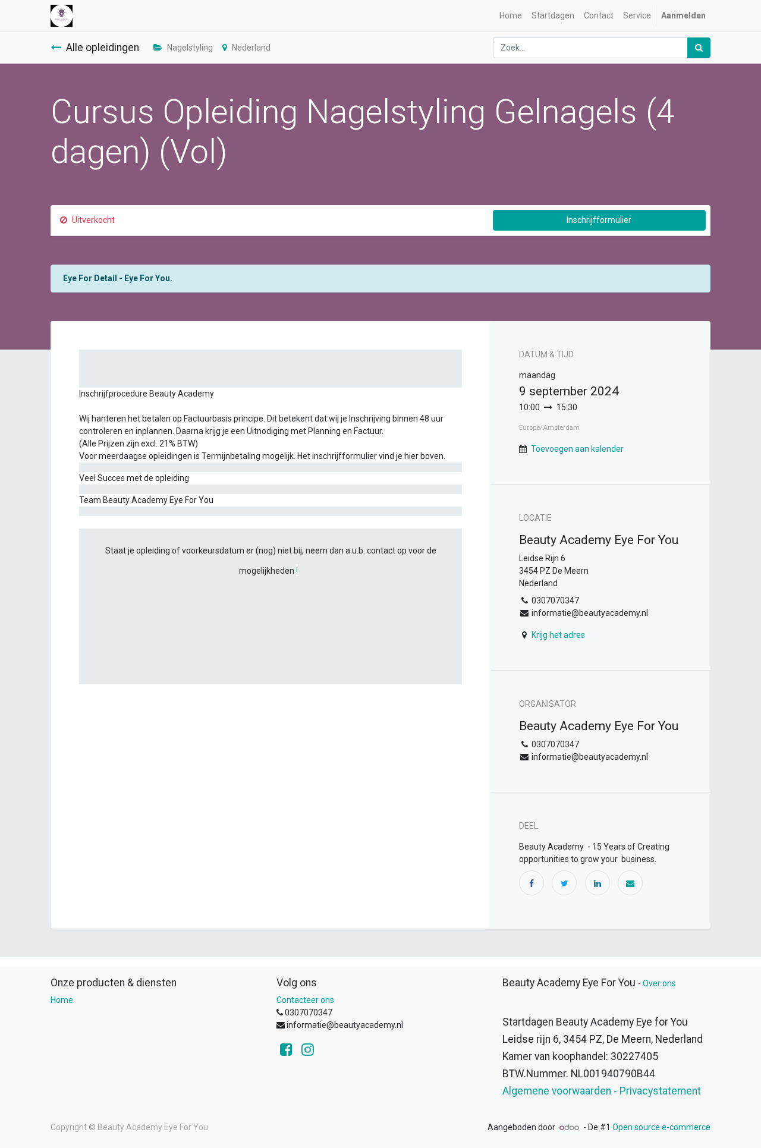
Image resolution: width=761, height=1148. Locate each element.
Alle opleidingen (102, 48)
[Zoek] (698, 47)
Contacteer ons (305, 1000)
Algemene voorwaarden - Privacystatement (601, 1091)
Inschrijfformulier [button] (599, 220)
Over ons (659, 983)
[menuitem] (511, 16)
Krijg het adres (558, 635)
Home (62, 1000)
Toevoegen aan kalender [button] (577, 449)
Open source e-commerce (661, 1127)
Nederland (251, 47)
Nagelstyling (190, 47)
